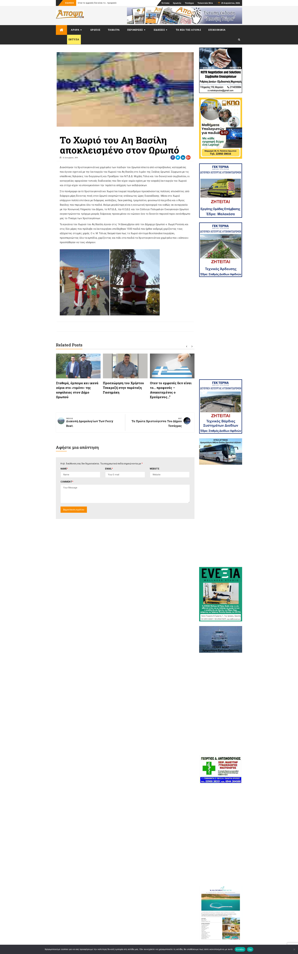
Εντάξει (240, 949)
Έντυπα (165, 3)
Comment (67, 481)
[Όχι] (294, 949)
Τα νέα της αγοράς (188, 29)
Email (109, 468)
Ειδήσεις (159, 29)
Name (64, 468)
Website (154, 468)
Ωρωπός (177, 3)
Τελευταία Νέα (205, 3)
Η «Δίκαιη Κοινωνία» (87, 3)
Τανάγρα (189, 3)
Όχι (250, 949)
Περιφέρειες (135, 29)
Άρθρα (75, 29)
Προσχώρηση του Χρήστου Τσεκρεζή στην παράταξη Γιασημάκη (123, 387)
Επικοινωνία (217, 29)
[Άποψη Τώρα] (61, 30)
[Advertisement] (220, 328)
